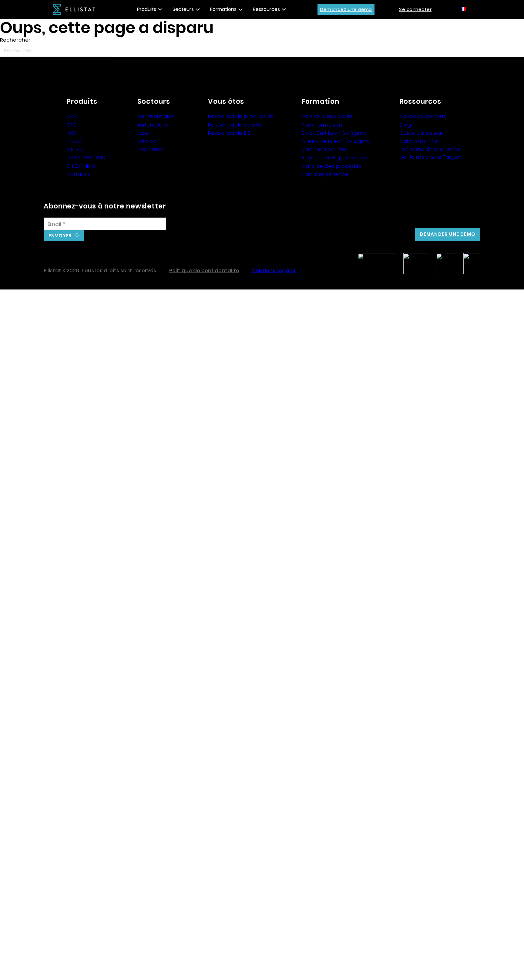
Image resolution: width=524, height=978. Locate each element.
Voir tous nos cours (327, 116)
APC (72, 116)
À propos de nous (423, 116)
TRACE (75, 141)
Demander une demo (447, 234)
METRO (75, 149)
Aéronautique (155, 116)
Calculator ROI (418, 141)
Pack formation (322, 124)
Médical (147, 141)
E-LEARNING (81, 166)
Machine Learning (325, 149)
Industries (150, 149)
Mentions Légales (274, 270)
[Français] (463, 9)
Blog (405, 124)
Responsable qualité (235, 124)
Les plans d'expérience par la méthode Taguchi (432, 153)
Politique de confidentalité (204, 270)
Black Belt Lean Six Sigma (334, 133)
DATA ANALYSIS (86, 157)
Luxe (143, 133)
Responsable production (240, 116)
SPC (72, 124)
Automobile (152, 124)
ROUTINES (78, 174)
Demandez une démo (346, 9)
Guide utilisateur (421, 133)
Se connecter (415, 9)
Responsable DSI (230, 133)
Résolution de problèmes (335, 157)
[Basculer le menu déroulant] (160, 9)
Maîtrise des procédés (332, 166)
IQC (71, 133)
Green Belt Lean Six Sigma (336, 141)
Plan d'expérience (325, 174)
